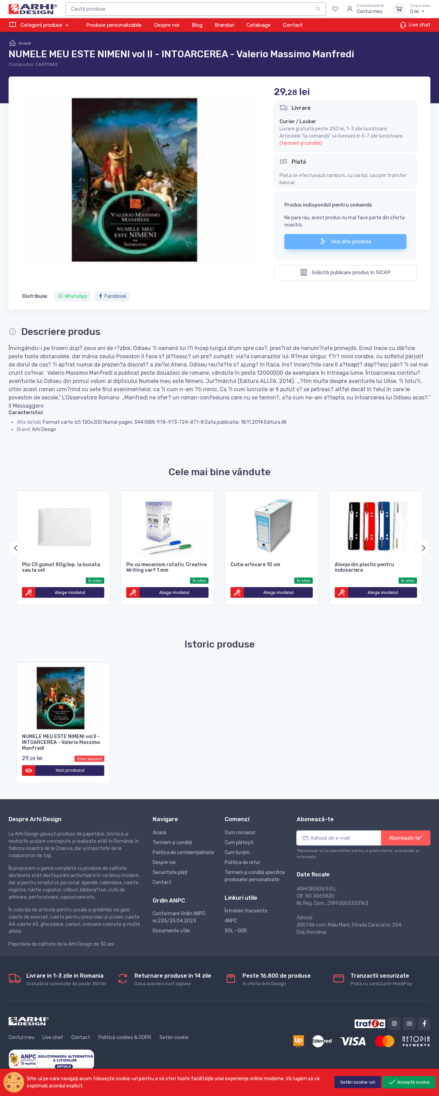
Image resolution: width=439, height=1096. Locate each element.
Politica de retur (242, 862)
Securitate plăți (170, 872)
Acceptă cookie (413, 1082)
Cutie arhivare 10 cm (255, 565)
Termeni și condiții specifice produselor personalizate (255, 876)
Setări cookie (174, 1037)
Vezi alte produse (350, 241)
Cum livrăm (237, 852)
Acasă (25, 43)
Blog (197, 25)
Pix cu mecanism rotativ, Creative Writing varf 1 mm (166, 567)
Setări (357, 1082)
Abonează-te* (406, 838)
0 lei (420, 9)
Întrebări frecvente (246, 911)
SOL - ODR (236, 931)
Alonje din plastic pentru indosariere (364, 567)
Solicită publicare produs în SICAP (350, 272)
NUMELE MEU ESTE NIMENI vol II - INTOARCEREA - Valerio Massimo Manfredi (61, 742)
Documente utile (171, 931)
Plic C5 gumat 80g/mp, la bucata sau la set (61, 567)
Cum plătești (239, 843)
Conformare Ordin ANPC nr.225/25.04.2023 (179, 917)
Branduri (224, 25)
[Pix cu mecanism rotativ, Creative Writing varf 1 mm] (167, 525)
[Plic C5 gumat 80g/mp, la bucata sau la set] (63, 525)
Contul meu (21, 1037)
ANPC (231, 921)
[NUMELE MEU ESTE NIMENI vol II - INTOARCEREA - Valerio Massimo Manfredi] (63, 697)
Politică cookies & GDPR (124, 1037)
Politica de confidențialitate (183, 852)
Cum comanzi (240, 833)
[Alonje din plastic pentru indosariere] (376, 525)
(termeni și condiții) (301, 143)
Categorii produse (41, 25)
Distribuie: (35, 296)
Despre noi (166, 25)
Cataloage (259, 25)
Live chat (418, 25)
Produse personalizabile (114, 25)
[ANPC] (51, 1059)
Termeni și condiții (172, 843)
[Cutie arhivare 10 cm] (271, 525)
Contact (293, 25)
